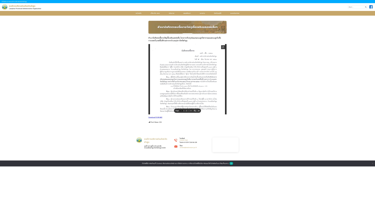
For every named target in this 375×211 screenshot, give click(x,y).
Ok (231, 163)
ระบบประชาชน (234, 13)
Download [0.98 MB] (155, 117)
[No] (373, 164)
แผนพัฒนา (187, 13)
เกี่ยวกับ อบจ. (155, 13)
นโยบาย (171, 13)
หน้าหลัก (139, 13)
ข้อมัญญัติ (217, 13)
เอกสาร (202, 13)
